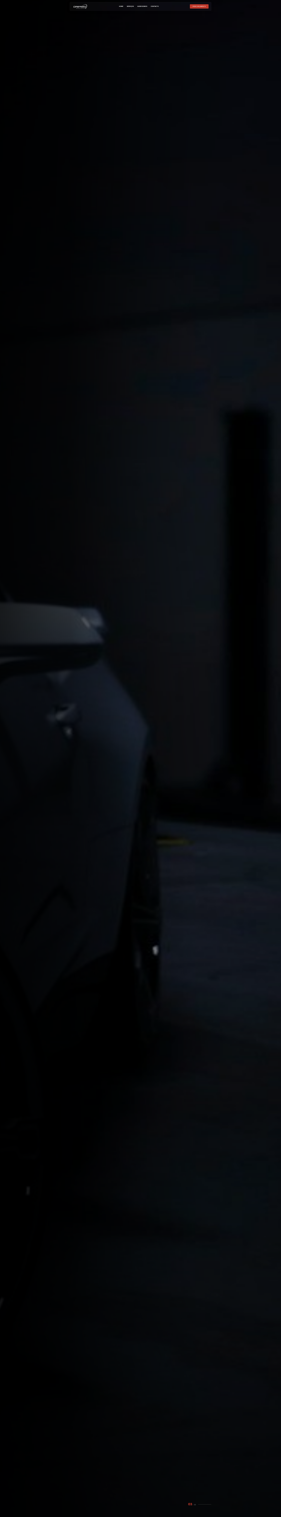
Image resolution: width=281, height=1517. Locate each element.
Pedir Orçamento (199, 6)
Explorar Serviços (80, 1511)
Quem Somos (142, 6)
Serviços (130, 6)
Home (121, 6)
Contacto (155, 6)
